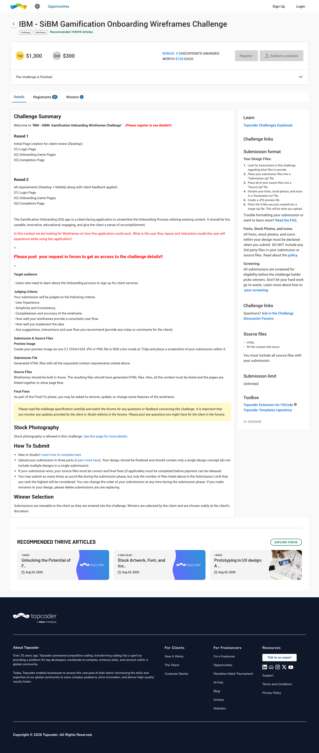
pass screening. (256, 290)
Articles (219, 700)
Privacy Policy (271, 693)
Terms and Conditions (277, 684)
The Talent (172, 665)
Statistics (220, 708)
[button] (37, 6)
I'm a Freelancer (224, 656)
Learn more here (87, 460)
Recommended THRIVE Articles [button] (71, 32)
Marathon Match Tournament (233, 674)
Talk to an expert (279, 657)
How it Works (174, 656)
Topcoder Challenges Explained (267, 125)
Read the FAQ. (286, 220)
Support (267, 675)
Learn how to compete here (61, 455)
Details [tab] (19, 96)
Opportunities (58, 6)
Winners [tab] (74, 97)
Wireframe (41, 32)
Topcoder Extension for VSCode (268, 404)
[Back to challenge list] (13, 23)
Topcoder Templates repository (267, 410)
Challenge (25, 32)
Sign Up (279, 6)
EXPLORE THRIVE (286, 542)
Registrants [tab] (44, 97)
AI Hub (218, 682)
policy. (293, 255)
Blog (217, 691)
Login (300, 6)
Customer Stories (176, 674)
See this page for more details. (106, 436)
